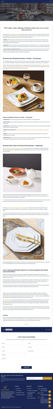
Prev (46, 329)
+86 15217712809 (44, 390)
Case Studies (29, 396)
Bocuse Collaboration (31, 398)
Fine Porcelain (18, 390)
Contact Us (50, 407)
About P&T (29, 388)
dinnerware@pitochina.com (46, 394)
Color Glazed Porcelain (20, 394)
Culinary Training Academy (32, 390)
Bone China (18, 388)
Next (49, 329)
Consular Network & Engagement (31, 393)
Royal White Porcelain (20, 392)
